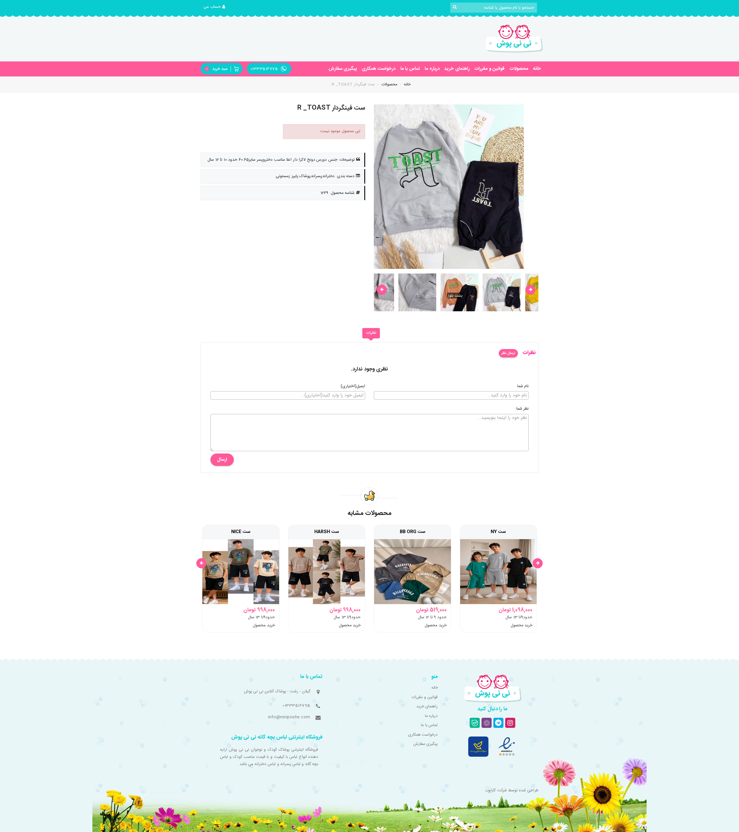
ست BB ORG (412, 532)
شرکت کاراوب (496, 790)
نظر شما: (522, 409)
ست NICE (240, 532)
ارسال (222, 460)
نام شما (523, 386)
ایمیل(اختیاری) (353, 386)
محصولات (519, 69)
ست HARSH (326, 532)
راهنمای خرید (457, 69)
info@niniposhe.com (289, 717)
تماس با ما (410, 69)
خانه (537, 69)
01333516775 (296, 705)
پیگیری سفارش (343, 69)
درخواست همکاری (379, 69)
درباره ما (432, 69)
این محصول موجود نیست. (340, 131)
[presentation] (382, 290)
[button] (214, 7)
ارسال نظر (508, 353)
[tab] (371, 333)
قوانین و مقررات (489, 69)
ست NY (498, 532)
